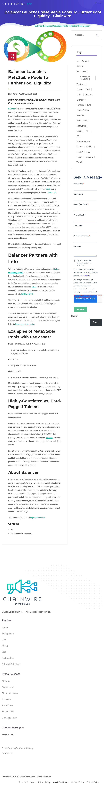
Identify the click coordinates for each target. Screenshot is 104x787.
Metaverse (81, 126)
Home (17, 26)
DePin (79, 95)
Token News (7, 705)
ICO (89, 105)
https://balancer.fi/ (37, 518)
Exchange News (9, 717)
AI (77, 61)
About (5, 645)
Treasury (89, 157)
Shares (79, 147)
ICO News (6, 699)
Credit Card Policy (60, 782)
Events (88, 95)
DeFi (88, 89)
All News (6, 681)
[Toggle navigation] (98, 3)
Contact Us (7, 753)
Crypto (79, 89)
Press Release (83, 141)
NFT (88, 131)
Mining (79, 131)
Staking (89, 147)
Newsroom (27, 26)
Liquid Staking (82, 110)
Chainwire (81, 84)
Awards (85, 61)
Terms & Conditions (27, 782)
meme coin (81, 121)
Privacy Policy (44, 782)
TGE (88, 152)
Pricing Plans (8, 633)
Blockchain (81, 71)
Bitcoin (79, 66)
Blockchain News (10, 693)
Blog (4, 651)
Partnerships (8, 658)
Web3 (79, 162)
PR (77, 136)
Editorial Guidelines (11, 664)
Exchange (81, 100)
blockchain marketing (85, 78)
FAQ (4, 639)
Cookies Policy (77, 782)
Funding (80, 105)
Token (79, 157)
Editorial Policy (93, 782)
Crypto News (8, 687)
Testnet (79, 152)
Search (74, 316)
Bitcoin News (8, 711)
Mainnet (80, 115)
